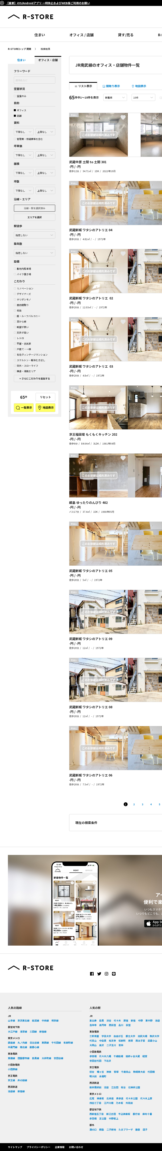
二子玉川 (111, 1045)
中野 (140, 1020)
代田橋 (151, 1071)
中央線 (45, 1020)
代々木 (117, 1020)
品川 (121, 1025)
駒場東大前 (139, 1071)
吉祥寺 (93, 1025)
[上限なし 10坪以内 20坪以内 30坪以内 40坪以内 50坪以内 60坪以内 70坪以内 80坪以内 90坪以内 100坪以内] (45, 189)
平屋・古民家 (24, 343)
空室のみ (21, 96)
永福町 (102, 1076)
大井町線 (46, 1058)
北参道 (110, 1098)
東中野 (149, 1020)
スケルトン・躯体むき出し (31, 360)
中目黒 (102, 1040)
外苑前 (129, 1102)
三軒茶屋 (94, 1036)
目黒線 (35, 1058)
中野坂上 (113, 1118)
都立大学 (130, 1036)
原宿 (125, 1020)
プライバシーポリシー (38, 1147)
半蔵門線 (12, 1047)
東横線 (11, 1058)
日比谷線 (34, 1042)
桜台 (123, 1087)
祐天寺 (112, 1040)
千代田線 (56, 1042)
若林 (121, 1045)
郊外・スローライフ (27, 365)
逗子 (145, 1129)
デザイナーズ (24, 293)
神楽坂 (100, 1098)
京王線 (11, 1080)
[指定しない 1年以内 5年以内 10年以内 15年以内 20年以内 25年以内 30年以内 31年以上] (34, 251)
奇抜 (19, 310)
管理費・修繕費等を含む (30, 139)
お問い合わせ (76, 1147)
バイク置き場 (24, 274)
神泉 (108, 1071)
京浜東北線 (23, 1020)
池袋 (157, 1020)
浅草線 (23, 1031)
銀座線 (11, 1042)
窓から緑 (21, 321)
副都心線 (34, 1047)
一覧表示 (26, 407)
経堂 (144, 1056)
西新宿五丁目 (96, 1114)
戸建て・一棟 (24, 349)
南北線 (23, 1047)
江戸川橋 (108, 1102)
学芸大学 (106, 1036)
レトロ (20, 338)
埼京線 (54, 1020)
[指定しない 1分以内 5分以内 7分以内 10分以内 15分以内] (34, 234)
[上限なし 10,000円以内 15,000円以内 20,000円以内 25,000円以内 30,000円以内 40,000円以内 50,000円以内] (45, 153)
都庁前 (136, 1114)
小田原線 (12, 1069)
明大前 (93, 1076)
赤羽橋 (93, 1118)
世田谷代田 (95, 1060)
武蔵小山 (152, 1040)
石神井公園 (134, 1087)
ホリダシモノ (24, 299)
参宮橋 (93, 1056)
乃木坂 (119, 1102)
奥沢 (101, 1045)
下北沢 (107, 1060)
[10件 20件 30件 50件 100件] (143, 97)
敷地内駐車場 (24, 268)
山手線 (11, 1020)
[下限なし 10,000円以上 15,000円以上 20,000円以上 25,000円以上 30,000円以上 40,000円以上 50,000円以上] (24, 153)
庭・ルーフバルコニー (28, 316)
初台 (91, 1071)
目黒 (101, 1020)
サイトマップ (15, 1147)
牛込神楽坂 (124, 1114)
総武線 (35, 1020)
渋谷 (108, 1020)
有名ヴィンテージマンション (32, 354)
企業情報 (59, 1147)
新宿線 (42, 1031)
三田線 (33, 1031)
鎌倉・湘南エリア (26, 371)
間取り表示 (112, 86)
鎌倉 (137, 1129)
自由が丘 (118, 1036)
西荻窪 (112, 1025)
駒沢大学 (154, 1036)
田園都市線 (23, 1058)
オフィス (21, 110)
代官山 (93, 1040)
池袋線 (11, 1091)
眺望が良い (23, 327)
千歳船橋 (118, 1056)
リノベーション (25, 288)
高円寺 (102, 1025)
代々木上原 (146, 1098)
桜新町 (122, 1040)
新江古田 (111, 1114)
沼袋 (106, 1087)
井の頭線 (22, 1080)
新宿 (133, 1020)
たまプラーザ (126, 1129)
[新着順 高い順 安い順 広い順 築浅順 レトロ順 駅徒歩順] (115, 97)
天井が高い (23, 332)
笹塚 (116, 1071)
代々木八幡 (105, 1056)
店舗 (19, 115)
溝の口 (93, 1129)
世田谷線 (58, 1058)
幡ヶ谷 (100, 1071)
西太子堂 (140, 1040)
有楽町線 (68, 1042)
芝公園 (102, 1118)
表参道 (119, 1098)
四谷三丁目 (95, 1102)
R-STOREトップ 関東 (19, 48)
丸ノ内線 (22, 1042)
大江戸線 (12, 1031)
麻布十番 (147, 1114)
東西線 (45, 1042)
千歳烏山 (126, 1071)
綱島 (101, 1129)
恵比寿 (93, 1020)
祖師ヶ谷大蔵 (133, 1056)
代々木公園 (132, 1098)
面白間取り (23, 305)
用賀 (130, 1040)
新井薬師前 (95, 1087)
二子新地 (111, 1129)
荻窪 (128, 1025)
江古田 (114, 1087)
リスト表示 (85, 86)
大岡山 (93, 1045)
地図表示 (48, 407)
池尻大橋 (142, 1036)
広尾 (91, 1098)
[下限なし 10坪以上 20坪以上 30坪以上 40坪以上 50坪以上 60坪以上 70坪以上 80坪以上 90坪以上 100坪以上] (24, 189)
